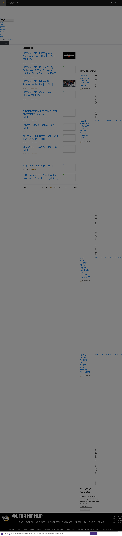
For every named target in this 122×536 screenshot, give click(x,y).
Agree (93, 533)
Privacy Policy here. (10, 534)
